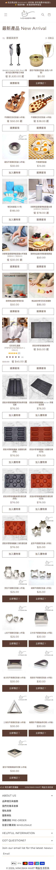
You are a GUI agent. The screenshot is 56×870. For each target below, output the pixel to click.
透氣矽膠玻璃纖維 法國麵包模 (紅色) (41, 450)
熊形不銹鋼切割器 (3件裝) (15, 588)
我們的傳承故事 (10, 806)
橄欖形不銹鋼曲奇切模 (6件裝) (41, 722)
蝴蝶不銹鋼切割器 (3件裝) (41, 588)
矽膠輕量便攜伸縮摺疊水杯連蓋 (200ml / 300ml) (14, 255)
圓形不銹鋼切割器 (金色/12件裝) (41, 71)
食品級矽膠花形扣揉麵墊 (41, 301)
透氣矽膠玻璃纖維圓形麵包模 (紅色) (41, 497)
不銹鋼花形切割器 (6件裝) (14, 117)
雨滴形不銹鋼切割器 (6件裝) (41, 678)
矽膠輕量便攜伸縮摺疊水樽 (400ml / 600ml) (41, 208)
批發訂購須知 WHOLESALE (17, 825)
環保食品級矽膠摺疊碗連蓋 (41, 254)
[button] (6, 15)
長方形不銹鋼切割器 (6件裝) (15, 678)
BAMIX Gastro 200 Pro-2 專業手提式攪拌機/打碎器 (15, 71)
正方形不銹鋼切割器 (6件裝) (41, 633)
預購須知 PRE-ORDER (14, 820)
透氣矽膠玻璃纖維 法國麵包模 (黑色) (15, 450)
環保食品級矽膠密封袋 (15, 301)
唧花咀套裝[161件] (15, 207)
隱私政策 (6, 810)
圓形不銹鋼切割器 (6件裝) (14, 162)
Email (6, 853)
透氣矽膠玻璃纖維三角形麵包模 (14, 543)
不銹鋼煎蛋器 (41, 162)
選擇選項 (14, 83)
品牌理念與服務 (10, 801)
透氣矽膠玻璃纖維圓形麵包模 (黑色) (14, 497)
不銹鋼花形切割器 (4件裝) (41, 117)
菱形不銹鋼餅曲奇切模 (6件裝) (15, 767)
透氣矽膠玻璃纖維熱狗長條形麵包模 (14, 403)
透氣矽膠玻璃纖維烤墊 (41, 346)
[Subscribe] (52, 853)
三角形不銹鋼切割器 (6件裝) (15, 722)
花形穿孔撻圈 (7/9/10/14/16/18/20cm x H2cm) (14, 348)
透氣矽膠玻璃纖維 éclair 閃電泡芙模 (41, 403)
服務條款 (6, 815)
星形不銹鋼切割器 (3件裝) (41, 543)
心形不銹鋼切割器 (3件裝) (15, 633)
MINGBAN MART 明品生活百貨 (32, 868)
